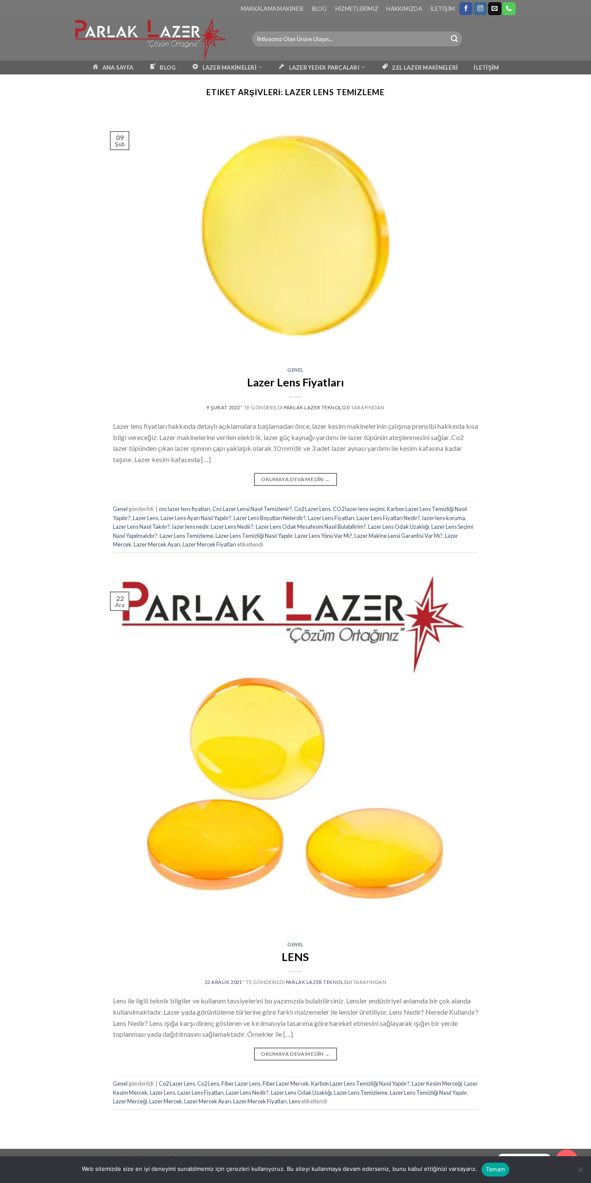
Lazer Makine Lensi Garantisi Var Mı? (398, 535)
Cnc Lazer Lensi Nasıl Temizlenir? (252, 508)
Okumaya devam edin (295, 479)
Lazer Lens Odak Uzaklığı (398, 526)
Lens (294, 1101)
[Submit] (454, 39)
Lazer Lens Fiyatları (295, 382)
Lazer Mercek (165, 1101)
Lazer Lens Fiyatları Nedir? (388, 517)
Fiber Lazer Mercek (286, 1083)
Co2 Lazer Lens (312, 508)
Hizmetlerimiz (356, 8)
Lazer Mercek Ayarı (157, 544)
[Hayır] (580, 1172)
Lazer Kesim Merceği (437, 1083)
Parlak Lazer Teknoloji (317, 407)
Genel (295, 370)
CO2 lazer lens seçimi (359, 508)
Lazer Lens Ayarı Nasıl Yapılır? (196, 517)
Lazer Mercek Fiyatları (209, 544)
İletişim (442, 8)
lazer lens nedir (190, 526)
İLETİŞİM (486, 67)
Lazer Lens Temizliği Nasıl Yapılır (253, 535)
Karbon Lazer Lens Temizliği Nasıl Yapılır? (360, 1083)
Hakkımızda (404, 8)
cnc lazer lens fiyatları (184, 508)
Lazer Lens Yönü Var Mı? (323, 535)
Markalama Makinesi (272, 8)
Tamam (495, 1169)
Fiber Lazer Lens (241, 1083)
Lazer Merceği (130, 1101)
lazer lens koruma (443, 517)
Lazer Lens (145, 517)
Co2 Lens (208, 1083)
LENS (295, 956)
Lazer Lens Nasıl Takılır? (141, 526)
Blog (319, 8)
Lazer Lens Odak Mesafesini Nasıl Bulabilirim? (311, 526)
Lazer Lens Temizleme (186, 535)
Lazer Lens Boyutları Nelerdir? (270, 517)
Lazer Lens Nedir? (232, 526)
